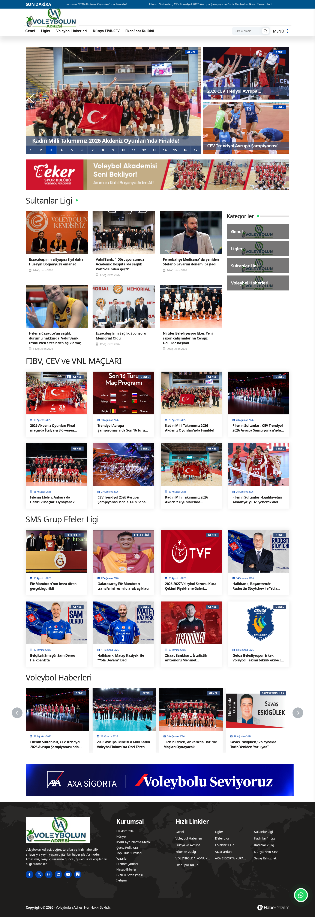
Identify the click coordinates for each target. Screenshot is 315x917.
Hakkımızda (124, 831)
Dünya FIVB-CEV (106, 30)
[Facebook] (29, 874)
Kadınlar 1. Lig (264, 838)
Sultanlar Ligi (263, 831)
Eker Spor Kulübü (139, 30)
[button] (31, 150)
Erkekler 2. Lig (186, 851)
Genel (30, 30)
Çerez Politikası (127, 847)
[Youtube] (68, 874)
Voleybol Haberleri (71, 30)
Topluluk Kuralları (128, 853)
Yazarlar (122, 858)
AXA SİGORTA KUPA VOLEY (229, 859)
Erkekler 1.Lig (224, 845)
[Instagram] (48, 874)
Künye (120, 836)
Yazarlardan (223, 851)
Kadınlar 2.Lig (264, 845)
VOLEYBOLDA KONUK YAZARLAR (191, 859)
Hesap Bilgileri (126, 869)
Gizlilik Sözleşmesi (129, 875)
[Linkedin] (58, 874)
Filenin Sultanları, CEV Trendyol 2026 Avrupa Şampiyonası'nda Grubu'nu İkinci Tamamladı (148, 4)
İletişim (121, 880)
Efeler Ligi (222, 838)
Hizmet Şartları (127, 864)
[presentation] (32, 98)
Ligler (45, 30)
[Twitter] (39, 874)
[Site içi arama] (265, 31)
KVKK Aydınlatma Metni (133, 842)
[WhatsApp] (301, 895)
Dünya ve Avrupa (188, 845)
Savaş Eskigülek (265, 858)
